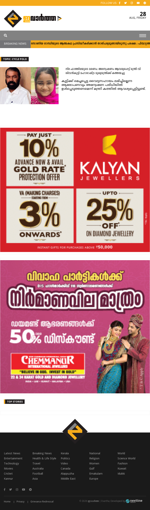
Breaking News (42, 453)
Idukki (121, 473)
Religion (94, 458)
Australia (38, 468)
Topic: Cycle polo (15, 59)
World (121, 453)
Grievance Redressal (42, 501)
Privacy (20, 501)
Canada (65, 468)
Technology (11, 463)
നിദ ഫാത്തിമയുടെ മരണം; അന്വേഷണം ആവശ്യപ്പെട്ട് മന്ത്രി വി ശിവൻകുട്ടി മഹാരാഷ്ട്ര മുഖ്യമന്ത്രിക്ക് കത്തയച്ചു (103, 71)
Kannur (8, 478)
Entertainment (13, 458)
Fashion (123, 463)
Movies (8, 468)
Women (94, 463)
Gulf (91, 468)
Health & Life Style (44, 458)
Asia (35, 478)
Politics (65, 458)
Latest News (12, 453)
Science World (126, 458)
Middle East (68, 478)
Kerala (65, 453)
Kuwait (122, 468)
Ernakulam (96, 473)
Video (64, 463)
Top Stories (15, 401)
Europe (93, 478)
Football (37, 473)
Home (7, 501)
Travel (36, 463)
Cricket (8, 473)
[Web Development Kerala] (134, 501)
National (94, 453)
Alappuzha (67, 473)
